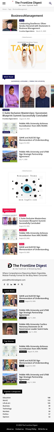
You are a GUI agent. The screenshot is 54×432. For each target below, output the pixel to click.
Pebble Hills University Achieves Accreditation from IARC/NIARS (33, 124)
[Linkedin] (11, 284)
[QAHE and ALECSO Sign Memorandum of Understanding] (10, 142)
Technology (23, 332)
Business (6, 110)
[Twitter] (22, 284)
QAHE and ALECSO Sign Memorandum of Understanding (34, 138)
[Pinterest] (18, 284)
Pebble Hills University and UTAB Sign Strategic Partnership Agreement (34, 154)
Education (6, 132)
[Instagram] (8, 284)
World (5, 146)
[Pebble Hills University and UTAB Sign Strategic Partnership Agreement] (10, 156)
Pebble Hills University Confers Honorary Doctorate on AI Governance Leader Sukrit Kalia (33, 326)
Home (5, 9)
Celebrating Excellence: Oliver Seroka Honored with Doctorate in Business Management (34, 25)
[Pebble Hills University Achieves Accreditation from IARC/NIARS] (10, 128)
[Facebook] (4, 284)
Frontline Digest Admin (10, 119)
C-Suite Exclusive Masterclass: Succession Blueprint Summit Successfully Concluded (25, 114)
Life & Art (6, 160)
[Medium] (15, 284)
